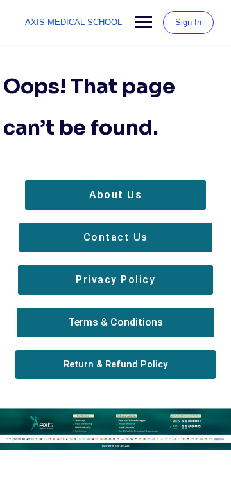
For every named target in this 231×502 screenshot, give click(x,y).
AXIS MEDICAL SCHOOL (73, 22)
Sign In (188, 22)
